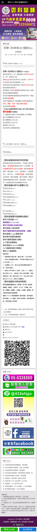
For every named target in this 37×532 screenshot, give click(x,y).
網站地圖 (30, 522)
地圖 (23, 327)
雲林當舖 (24, 522)
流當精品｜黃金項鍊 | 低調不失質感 (15, 478)
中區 (19, 522)
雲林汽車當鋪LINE (10, 220)
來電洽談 (28, 529)
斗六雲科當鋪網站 (10, 242)
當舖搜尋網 (13, 522)
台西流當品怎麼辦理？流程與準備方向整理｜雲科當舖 (21, 473)
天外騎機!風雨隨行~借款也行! (17, 314)
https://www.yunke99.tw (12, 337)
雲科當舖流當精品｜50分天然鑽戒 (15, 489)
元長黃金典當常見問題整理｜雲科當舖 (16, 465)
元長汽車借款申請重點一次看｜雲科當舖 (17, 467)
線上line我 (10, 529)
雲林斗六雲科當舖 (28, 54)
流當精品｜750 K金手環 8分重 (14, 483)
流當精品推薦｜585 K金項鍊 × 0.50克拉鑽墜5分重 (19, 486)
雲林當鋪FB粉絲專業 (11, 228)
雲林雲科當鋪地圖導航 (12, 237)
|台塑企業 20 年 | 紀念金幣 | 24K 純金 (16, 481)
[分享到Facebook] (18, 444)
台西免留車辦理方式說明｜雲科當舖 (15, 475)
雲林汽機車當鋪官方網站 (12, 240)
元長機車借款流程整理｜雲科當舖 (15, 470)
